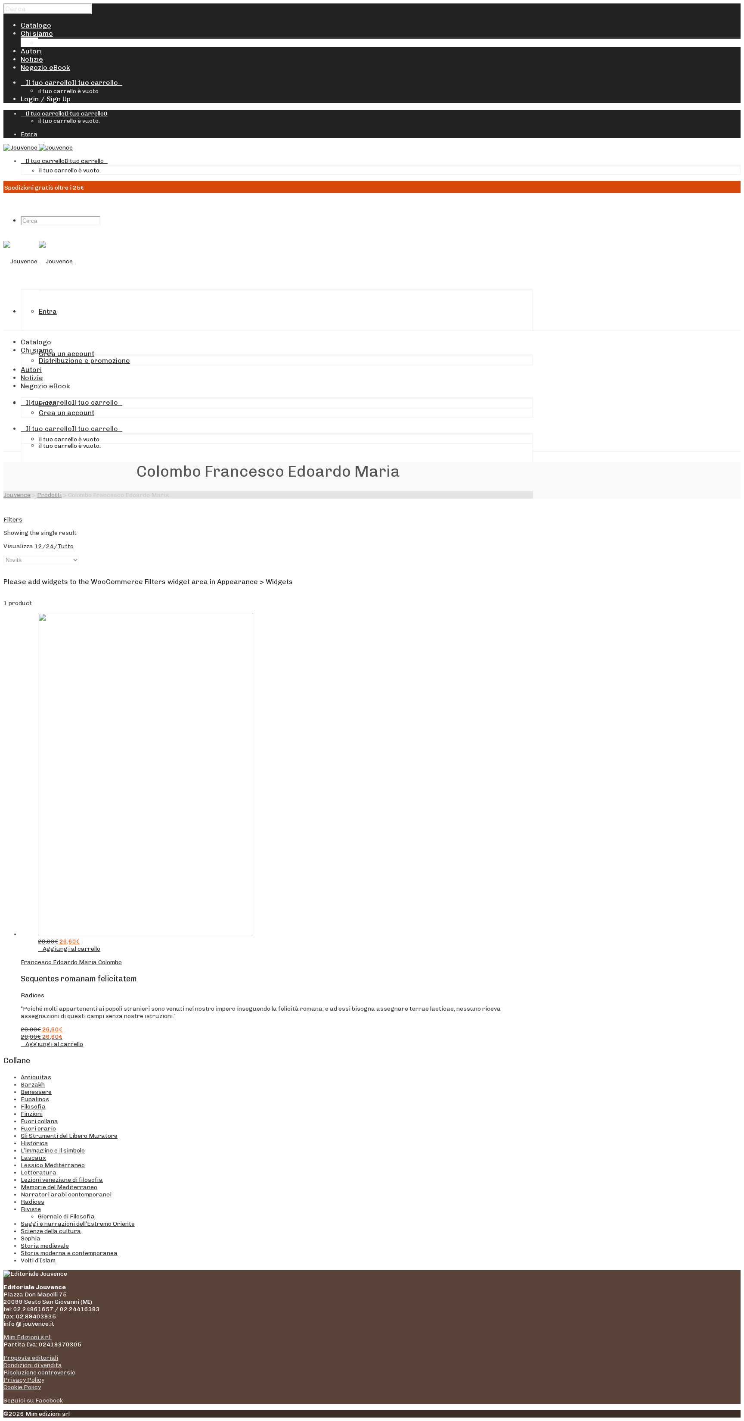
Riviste (31, 1209)
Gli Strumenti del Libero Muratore (69, 1136)
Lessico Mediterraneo (53, 1165)
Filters (12, 519)
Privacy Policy (23, 1380)
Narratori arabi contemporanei (66, 1194)
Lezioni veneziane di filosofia (62, 1180)
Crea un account (66, 354)
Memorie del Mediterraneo (59, 1187)
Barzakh (33, 1084)
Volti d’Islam (38, 1260)
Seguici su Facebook (33, 1400)
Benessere (36, 1092)
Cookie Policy (22, 1387)
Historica (34, 1143)
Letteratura (38, 1172)
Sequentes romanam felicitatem (79, 979)
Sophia (30, 1238)
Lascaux (33, 1158)
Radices (32, 995)
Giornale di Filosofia (66, 1216)
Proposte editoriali (30, 1358)
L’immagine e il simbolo (53, 1150)
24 (50, 546)
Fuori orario (38, 1128)
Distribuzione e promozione (83, 43)
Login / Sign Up (46, 99)
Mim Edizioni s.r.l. (27, 1337)
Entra (29, 134)
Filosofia (33, 1106)
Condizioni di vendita (32, 1365)
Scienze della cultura (51, 1231)
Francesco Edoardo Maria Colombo (71, 962)
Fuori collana (39, 1121)
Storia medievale (45, 1245)
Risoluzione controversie (39, 1372)
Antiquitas (36, 1077)
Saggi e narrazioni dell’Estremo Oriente (78, 1223)
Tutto (66, 546)
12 (38, 546)
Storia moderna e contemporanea (69, 1253)
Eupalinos (35, 1099)
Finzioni (32, 1114)
